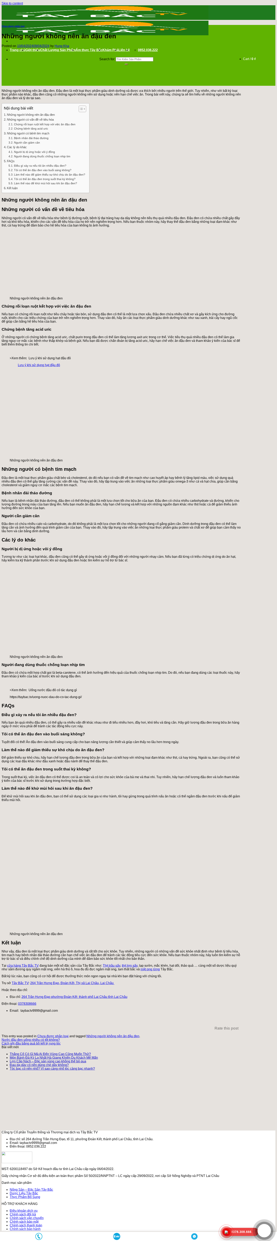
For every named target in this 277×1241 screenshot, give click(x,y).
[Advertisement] (121, 833)
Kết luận (12, 188)
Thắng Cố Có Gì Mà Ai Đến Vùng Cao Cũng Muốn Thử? (50, 1054)
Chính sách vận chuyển (27, 1218)
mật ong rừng (150, 969)
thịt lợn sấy (129, 965)
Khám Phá (110, 50)
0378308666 (27, 1003)
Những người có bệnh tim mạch (28, 133)
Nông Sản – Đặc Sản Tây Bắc (31, 1189)
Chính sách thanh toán (26, 1225)
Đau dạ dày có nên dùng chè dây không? (39, 1065)
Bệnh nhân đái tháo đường (31, 138)
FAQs (11, 161)
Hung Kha (62, 46)
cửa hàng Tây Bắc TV (23, 965)
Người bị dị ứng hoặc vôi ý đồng (34, 151)
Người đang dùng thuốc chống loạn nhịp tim (42, 156)
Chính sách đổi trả (23, 1214)
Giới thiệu (32, 50)
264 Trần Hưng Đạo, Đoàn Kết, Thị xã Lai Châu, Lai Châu (72, 983)
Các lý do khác (17, 147)
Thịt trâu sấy (111, 965)
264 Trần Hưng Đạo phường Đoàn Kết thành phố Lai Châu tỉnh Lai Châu (74, 997)
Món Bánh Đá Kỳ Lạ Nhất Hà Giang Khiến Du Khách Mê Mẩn (54, 1057)
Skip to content (12, 3)
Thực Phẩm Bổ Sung (25, 1197)
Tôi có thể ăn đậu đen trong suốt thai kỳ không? (44, 179)
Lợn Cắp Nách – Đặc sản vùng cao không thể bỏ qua (48, 1061)
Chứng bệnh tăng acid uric (31, 128)
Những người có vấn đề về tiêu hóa (30, 119)
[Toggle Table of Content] (80, 108)
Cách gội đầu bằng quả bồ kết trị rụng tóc (31, 1043)
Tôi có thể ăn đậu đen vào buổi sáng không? (42, 170)
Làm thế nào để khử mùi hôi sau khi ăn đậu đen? (45, 183)
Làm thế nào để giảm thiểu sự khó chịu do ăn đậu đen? (49, 174)
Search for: (107, 59)
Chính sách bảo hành (25, 1229)
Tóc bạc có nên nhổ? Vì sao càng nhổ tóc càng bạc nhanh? (52, 1068)
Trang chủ (17, 50)
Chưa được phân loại (13, 26)
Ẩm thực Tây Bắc (89, 50)
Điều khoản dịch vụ (24, 1210)
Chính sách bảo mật (24, 1221)
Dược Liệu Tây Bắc (24, 1193)
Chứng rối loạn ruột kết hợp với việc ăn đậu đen (44, 124)
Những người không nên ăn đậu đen (31, 114)
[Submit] (126, 64)
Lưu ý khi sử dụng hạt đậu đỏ (39, 365)
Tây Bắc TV (20, 983)
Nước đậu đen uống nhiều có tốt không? (31, 1039)
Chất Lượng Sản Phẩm (58, 50)
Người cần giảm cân (27, 142)
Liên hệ (124, 50)
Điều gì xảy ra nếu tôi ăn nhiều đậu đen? (40, 165)
